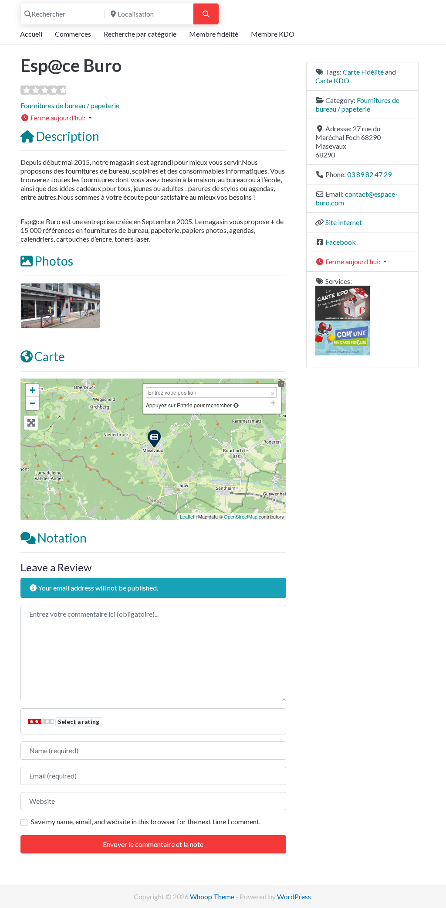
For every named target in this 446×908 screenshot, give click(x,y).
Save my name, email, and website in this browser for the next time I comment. (145, 821)
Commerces (73, 34)
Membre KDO (272, 34)
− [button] (32, 403)
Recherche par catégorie (140, 34)
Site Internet (343, 222)
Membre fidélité (213, 34)
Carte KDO (332, 80)
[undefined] (236, 405)
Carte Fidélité (363, 72)
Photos (53, 260)
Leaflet (187, 516)
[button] (153, 117)
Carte (49, 356)
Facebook (340, 242)
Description (67, 136)
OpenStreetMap (240, 516)
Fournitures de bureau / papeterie (69, 105)
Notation (62, 537)
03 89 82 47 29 (369, 174)
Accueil (31, 34)
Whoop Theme (213, 896)
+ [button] (32, 390)
